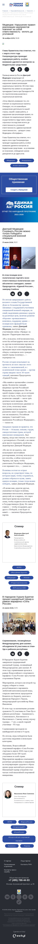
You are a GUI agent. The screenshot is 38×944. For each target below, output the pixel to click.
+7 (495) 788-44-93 (19, 880)
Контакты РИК (26, 864)
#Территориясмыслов (19, 583)
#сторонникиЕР (19, 827)
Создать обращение (19, 190)
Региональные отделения (9, 865)
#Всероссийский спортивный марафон (19, 839)
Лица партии (25, 861)
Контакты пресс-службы (10, 871)
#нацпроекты (26, 160)
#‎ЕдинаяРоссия (26, 822)
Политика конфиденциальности (19, 920)
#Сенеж (26, 577)
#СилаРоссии (19, 832)
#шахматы (12, 846)
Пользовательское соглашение (19, 918)
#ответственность (19, 165)
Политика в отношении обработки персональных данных (19, 922)
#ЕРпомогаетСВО (19, 588)
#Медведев (11, 160)
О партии (7, 861)
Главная (5, 11)
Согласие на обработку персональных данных (19, 925)
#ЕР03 (19, 567)
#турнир (27, 846)
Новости (30, 11)
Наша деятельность (17, 11)
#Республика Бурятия (19, 572)
